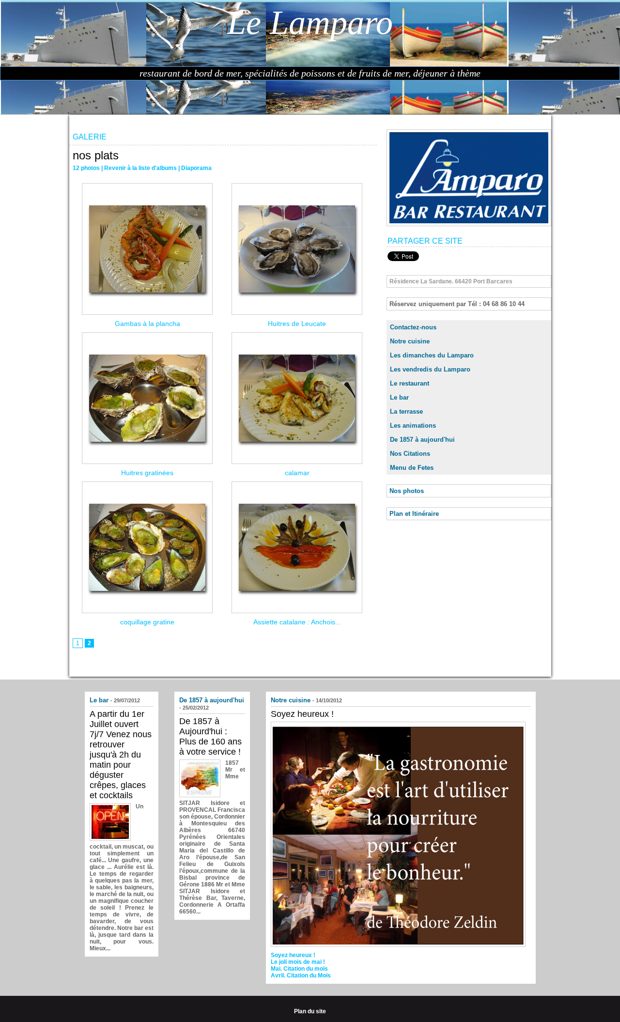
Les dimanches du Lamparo (432, 355)
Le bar (399, 397)
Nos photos (406, 491)
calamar (297, 473)
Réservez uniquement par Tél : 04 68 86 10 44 (457, 304)
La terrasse (406, 411)
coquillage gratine (147, 622)
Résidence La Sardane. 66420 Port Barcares (450, 281)
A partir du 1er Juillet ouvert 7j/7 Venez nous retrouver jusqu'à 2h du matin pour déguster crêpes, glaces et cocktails (121, 754)
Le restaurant (409, 383)
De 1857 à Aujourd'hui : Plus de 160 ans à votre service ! (210, 736)
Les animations (413, 425)
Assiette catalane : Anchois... (297, 622)
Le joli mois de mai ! (298, 962)
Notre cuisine (410, 341)
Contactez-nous (413, 327)
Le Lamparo (310, 22)
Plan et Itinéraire (414, 513)
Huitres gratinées (147, 473)
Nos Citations (410, 453)
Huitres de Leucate (297, 323)
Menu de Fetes (412, 467)
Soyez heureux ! (302, 714)
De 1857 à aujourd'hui (422, 439)
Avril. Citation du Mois (301, 975)
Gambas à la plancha (147, 323)
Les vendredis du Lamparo (430, 369)
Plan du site (310, 1011)
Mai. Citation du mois (299, 968)
